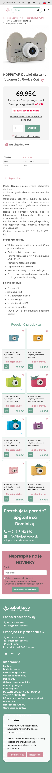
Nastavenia (35, 754)
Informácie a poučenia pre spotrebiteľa (23, 698)
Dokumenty (9, 679)
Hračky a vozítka (10, 18)
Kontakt (7, 666)
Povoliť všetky (17, 754)
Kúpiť (32, 128)
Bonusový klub (10, 688)
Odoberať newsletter (25, 589)
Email (6, 567)
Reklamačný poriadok (14, 672)
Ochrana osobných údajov (16, 682)
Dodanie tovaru (11, 669)
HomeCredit (9, 701)
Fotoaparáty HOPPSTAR (33, 18)
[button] (3, 10)
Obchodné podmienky (14, 675)
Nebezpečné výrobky (14, 704)
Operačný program (13, 685)
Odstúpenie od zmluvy (14, 708)
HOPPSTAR (27, 157)
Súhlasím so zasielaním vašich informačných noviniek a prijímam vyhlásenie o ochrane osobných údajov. (23, 581)
